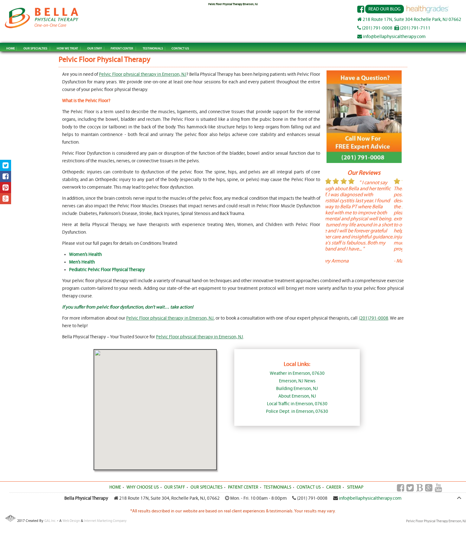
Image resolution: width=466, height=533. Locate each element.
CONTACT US (180, 48)
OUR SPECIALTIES (35, 48)
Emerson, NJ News (297, 381)
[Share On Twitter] (5, 165)
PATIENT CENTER (122, 48)
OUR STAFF (94, 48)
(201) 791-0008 (376, 28)
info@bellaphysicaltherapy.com (394, 36)
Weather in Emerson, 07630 (297, 373)
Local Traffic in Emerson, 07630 (297, 403)
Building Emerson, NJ (297, 388)
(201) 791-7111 (414, 28)
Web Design (71, 521)
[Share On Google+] (5, 198)
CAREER (333, 487)
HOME (10, 48)
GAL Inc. (50, 521)
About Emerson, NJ (297, 396)
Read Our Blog (384, 9)
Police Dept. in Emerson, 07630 (297, 411)
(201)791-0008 (373, 318)
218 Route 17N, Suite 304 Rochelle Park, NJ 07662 (411, 19)
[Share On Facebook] (5, 176)
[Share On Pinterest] (5, 187)
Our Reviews (363, 172)
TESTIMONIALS (153, 48)
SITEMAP (355, 487)
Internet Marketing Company (105, 521)
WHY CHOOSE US (142, 487)
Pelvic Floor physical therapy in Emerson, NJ (142, 74)
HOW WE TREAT (67, 48)
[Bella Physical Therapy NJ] (42, 27)
